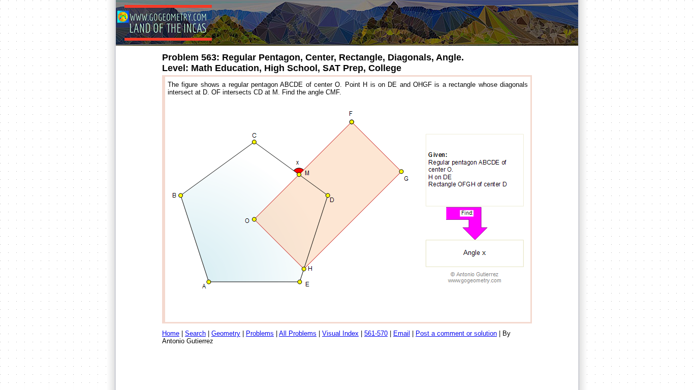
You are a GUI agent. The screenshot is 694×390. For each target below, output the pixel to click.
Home (170, 333)
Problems (260, 333)
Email (401, 333)
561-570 (376, 333)
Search (195, 333)
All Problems (298, 333)
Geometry (225, 333)
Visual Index (340, 333)
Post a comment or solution (456, 333)
